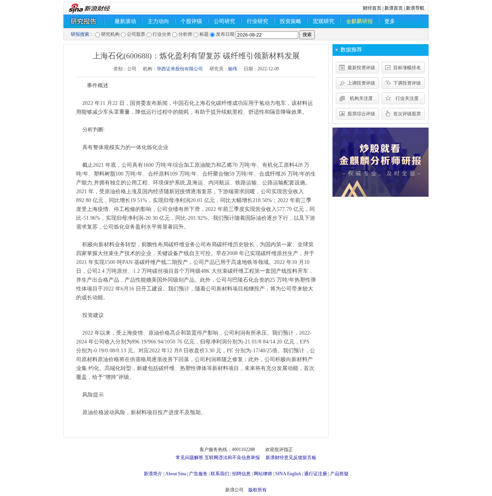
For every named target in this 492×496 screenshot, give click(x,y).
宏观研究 (323, 21)
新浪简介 (153, 473)
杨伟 (232, 68)
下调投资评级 (407, 83)
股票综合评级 (361, 113)
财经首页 (372, 8)
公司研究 (224, 21)
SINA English (288, 473)
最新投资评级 (361, 67)
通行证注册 (315, 473)
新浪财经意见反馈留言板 (291, 457)
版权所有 (257, 490)
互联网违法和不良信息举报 (232, 457)
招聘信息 (241, 473)
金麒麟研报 (359, 21)
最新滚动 (125, 21)
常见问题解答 (189, 457)
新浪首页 (393, 8)
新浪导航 (415, 8)
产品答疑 (339, 473)
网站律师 (263, 473)
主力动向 (158, 21)
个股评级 (191, 21)
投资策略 (290, 21)
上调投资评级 (361, 83)
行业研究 (257, 21)
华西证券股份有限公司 (180, 68)
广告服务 (198, 473)
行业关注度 (407, 98)
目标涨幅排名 (407, 67)
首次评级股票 (407, 113)
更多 (389, 21)
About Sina (175, 473)
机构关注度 (361, 98)
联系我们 (220, 473)
